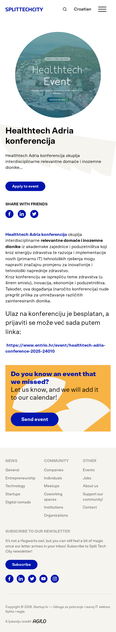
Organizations (56, 515)
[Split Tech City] (24, 9)
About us (90, 486)
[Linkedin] (22, 214)
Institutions (53, 507)
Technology (15, 486)
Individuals (53, 478)
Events (89, 470)
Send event (34, 419)
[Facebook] (9, 214)
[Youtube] (43, 579)
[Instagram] (55, 579)
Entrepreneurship (20, 478)
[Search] (65, 9)
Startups (12, 494)
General (12, 470)
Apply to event (25, 186)
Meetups (51, 486)
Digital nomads (18, 502)
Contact (90, 507)
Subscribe (21, 565)
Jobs (87, 478)
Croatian (82, 9)
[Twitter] (34, 214)
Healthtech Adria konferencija (36, 234)
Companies (53, 470)
